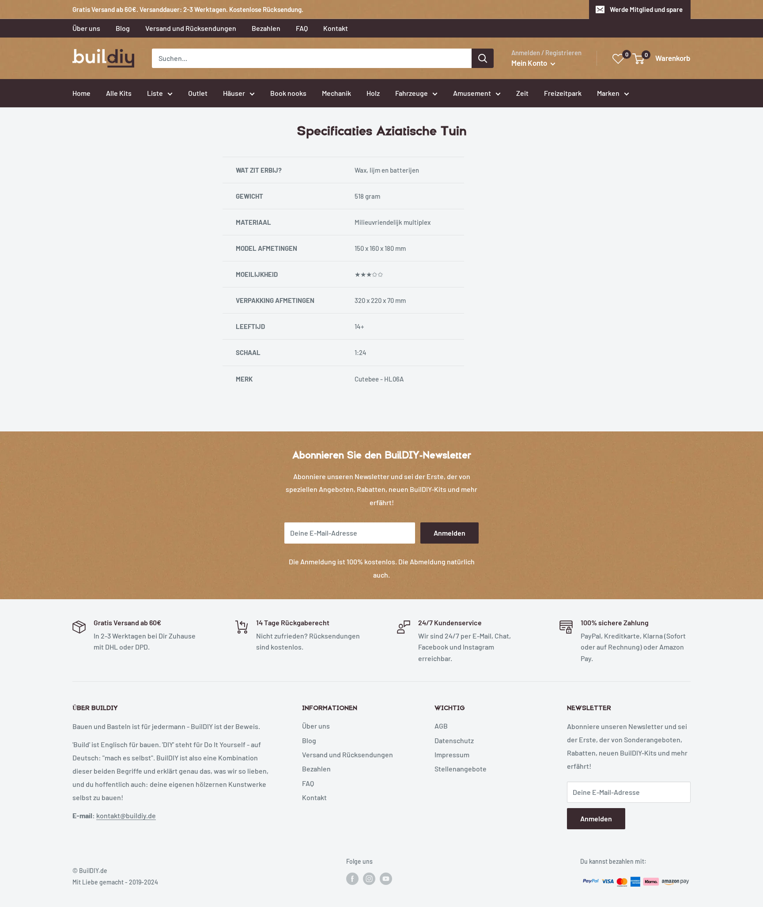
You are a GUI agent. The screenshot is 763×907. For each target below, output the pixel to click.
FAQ (308, 783)
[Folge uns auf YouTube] (386, 878)
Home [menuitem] (81, 93)
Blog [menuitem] (123, 28)
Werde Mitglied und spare (646, 9)
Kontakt (314, 797)
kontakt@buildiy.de (126, 815)
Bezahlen (316, 768)
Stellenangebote (460, 768)
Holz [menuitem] (373, 93)
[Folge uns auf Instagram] (369, 878)
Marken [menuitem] (608, 93)
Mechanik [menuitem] (336, 93)
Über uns (316, 726)
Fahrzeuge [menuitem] (411, 93)
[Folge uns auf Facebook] (352, 878)
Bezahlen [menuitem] (266, 28)
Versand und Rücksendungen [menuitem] (190, 28)
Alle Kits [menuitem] (119, 93)
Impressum (451, 754)
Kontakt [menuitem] (335, 28)
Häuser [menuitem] (234, 93)
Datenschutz (454, 740)
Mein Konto (529, 62)
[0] (618, 59)
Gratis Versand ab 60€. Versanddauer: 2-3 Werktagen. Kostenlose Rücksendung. (187, 9)
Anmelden (449, 533)
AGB (441, 726)
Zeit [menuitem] (522, 93)
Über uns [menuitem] (86, 28)
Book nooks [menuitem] (288, 93)
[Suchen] (483, 58)
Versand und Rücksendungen (347, 754)
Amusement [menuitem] (472, 93)
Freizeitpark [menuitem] (563, 93)
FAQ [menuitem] (302, 28)
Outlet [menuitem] (198, 93)
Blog (309, 740)
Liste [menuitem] (155, 93)
